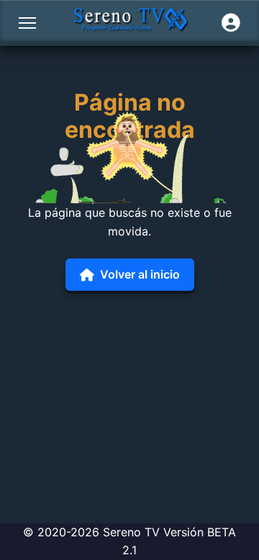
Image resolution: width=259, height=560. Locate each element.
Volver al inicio (140, 274)
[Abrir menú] (27, 23)
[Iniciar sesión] (231, 23)
